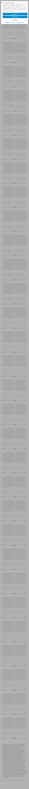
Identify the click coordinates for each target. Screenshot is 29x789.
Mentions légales (20, 22)
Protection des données (10, 22)
